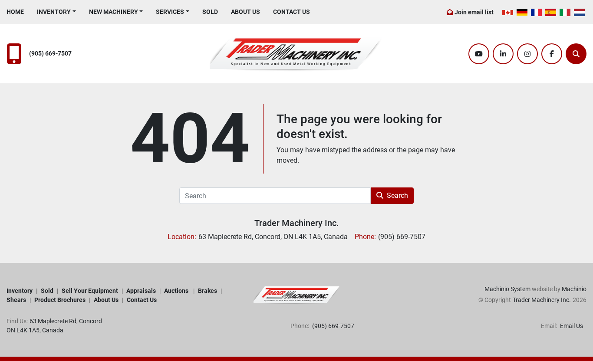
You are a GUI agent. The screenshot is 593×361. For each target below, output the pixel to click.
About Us (245, 11)
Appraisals (141, 290)
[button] (56, 11)
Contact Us (291, 11)
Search (397, 195)
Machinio (574, 289)
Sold (210, 11)
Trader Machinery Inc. (296, 223)
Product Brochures (60, 299)
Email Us (571, 325)
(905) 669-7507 (50, 53)
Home (15, 11)
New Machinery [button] (113, 11)
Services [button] (170, 11)
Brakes (207, 290)
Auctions (177, 290)
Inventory (54, 11)
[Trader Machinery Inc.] (296, 295)
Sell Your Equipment (90, 290)
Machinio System (507, 289)
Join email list (474, 12)
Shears (16, 299)
